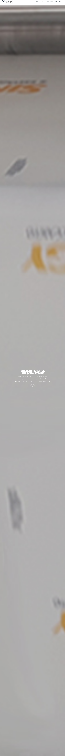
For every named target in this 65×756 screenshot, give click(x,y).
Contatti (55, 1)
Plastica (41, 1)
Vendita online (61, 1)
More (32, 386)
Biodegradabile (50, 1)
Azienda (37, 1)
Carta (45, 1)
